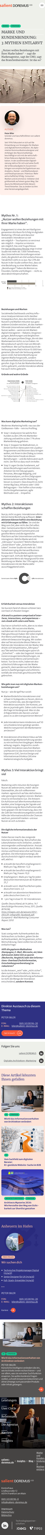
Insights (7, 1441)
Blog (31, 1461)
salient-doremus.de (7, 1461)
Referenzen (9, 1416)
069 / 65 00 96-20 (28, 1023)
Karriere (7, 1433)
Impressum (6, 1508)
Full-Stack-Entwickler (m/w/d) (19, 1280)
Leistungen (9, 1400)
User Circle (8, 1408)
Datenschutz (7, 1512)
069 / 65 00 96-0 (10, 1499)
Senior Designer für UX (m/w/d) (19, 1276)
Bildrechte (6, 1515)
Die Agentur (9, 1424)
